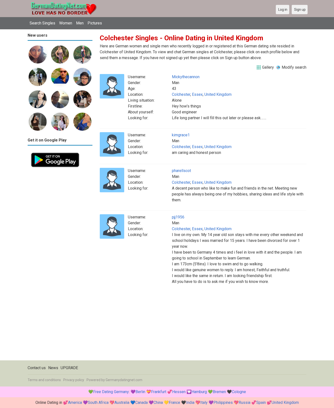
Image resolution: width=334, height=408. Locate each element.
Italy (204, 402)
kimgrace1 (181, 135)
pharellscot (181, 170)
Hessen (179, 391)
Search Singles (42, 23)
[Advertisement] (60, 244)
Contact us (37, 367)
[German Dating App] (55, 152)
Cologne (239, 391)
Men (80, 23)
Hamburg (199, 391)
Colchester (181, 94)
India (190, 402)
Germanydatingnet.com (124, 380)
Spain (261, 402)
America (75, 402)
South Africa (98, 402)
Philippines (223, 402)
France (174, 402)
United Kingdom (218, 94)
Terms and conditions (44, 380)
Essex (197, 94)
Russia (244, 402)
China (158, 402)
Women (65, 23)
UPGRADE (69, 367)
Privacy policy (73, 380)
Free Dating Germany (111, 391)
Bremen (219, 391)
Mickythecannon (186, 77)
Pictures (95, 23)
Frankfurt (158, 391)
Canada (141, 402)
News (53, 367)
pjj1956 (178, 217)
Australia (121, 402)
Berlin (140, 391)
